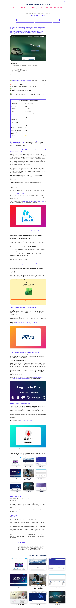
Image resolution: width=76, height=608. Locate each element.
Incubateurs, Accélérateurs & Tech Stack (20, 70)
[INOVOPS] (15, 486)
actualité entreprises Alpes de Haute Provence (28, 178)
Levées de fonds (57, 21)
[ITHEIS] (15, 461)
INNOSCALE (28, 491)
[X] (50, 24)
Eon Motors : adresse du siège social (20, 69)
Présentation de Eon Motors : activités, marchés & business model (25, 65)
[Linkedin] (52, 24)
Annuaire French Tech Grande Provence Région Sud (37, 13)
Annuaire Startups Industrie (26, 420)
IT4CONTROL (28, 466)
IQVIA (15, 478)
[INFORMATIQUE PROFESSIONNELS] (28, 473)
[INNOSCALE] (28, 486)
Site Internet (14, 514)
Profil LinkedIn (14, 515)
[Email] (55, 24)
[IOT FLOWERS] (41, 473)
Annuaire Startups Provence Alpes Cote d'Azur (24, 21)
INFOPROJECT (41, 491)
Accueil (27, 13)
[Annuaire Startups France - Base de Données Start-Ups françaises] (38, 4)
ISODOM (41, 466)
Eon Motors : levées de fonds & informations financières (24, 66)
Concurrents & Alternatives (18, 71)
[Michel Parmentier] (14, 546)
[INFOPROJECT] (41, 486)
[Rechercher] (65, 1)
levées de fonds (27, 84)
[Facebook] (48, 24)
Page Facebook (15, 516)
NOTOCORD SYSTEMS (18, 604)
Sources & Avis (16, 72)
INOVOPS (16, 491)
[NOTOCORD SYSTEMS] (18, 597)
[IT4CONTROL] (28, 461)
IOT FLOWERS (41, 478)
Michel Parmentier (21, 542)
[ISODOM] (41, 461)
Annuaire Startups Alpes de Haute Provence (43, 21)
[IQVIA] (15, 473)
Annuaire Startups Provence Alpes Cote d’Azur (26, 322)
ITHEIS (15, 466)
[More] (57, 24)
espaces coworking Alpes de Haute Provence (33, 201)
